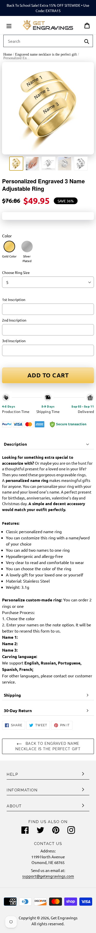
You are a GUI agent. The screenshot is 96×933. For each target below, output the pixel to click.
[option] (16, 164)
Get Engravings (64, 917)
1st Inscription (13, 299)
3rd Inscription (14, 340)
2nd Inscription (14, 320)
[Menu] (9, 25)
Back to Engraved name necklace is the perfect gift (48, 746)
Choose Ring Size (16, 272)
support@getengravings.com (48, 876)
